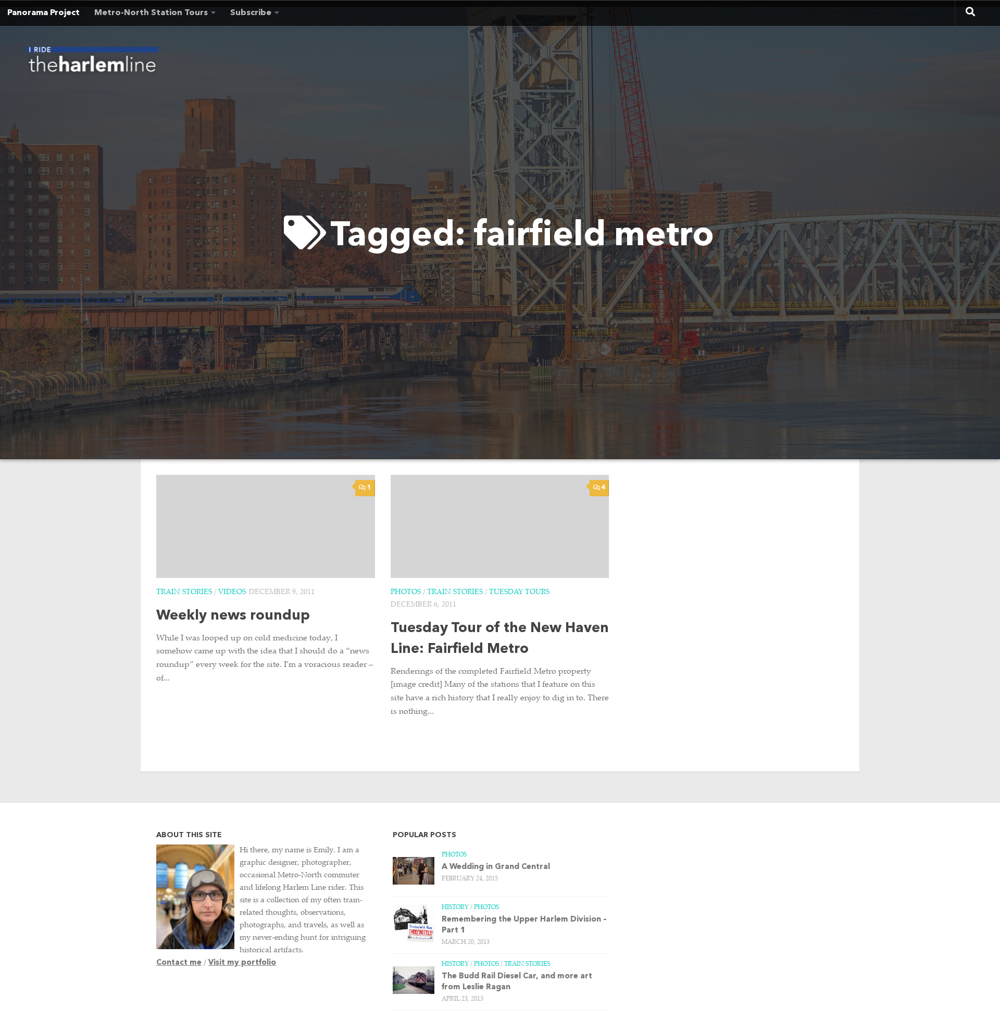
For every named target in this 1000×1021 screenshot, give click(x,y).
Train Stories (184, 592)
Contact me (179, 963)
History (455, 907)
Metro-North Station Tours (151, 13)
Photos (406, 592)
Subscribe (250, 13)
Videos (232, 592)
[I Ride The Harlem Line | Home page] (92, 62)
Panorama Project (43, 13)
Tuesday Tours (519, 592)
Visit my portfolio (242, 963)
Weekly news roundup (233, 616)
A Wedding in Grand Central (496, 867)
